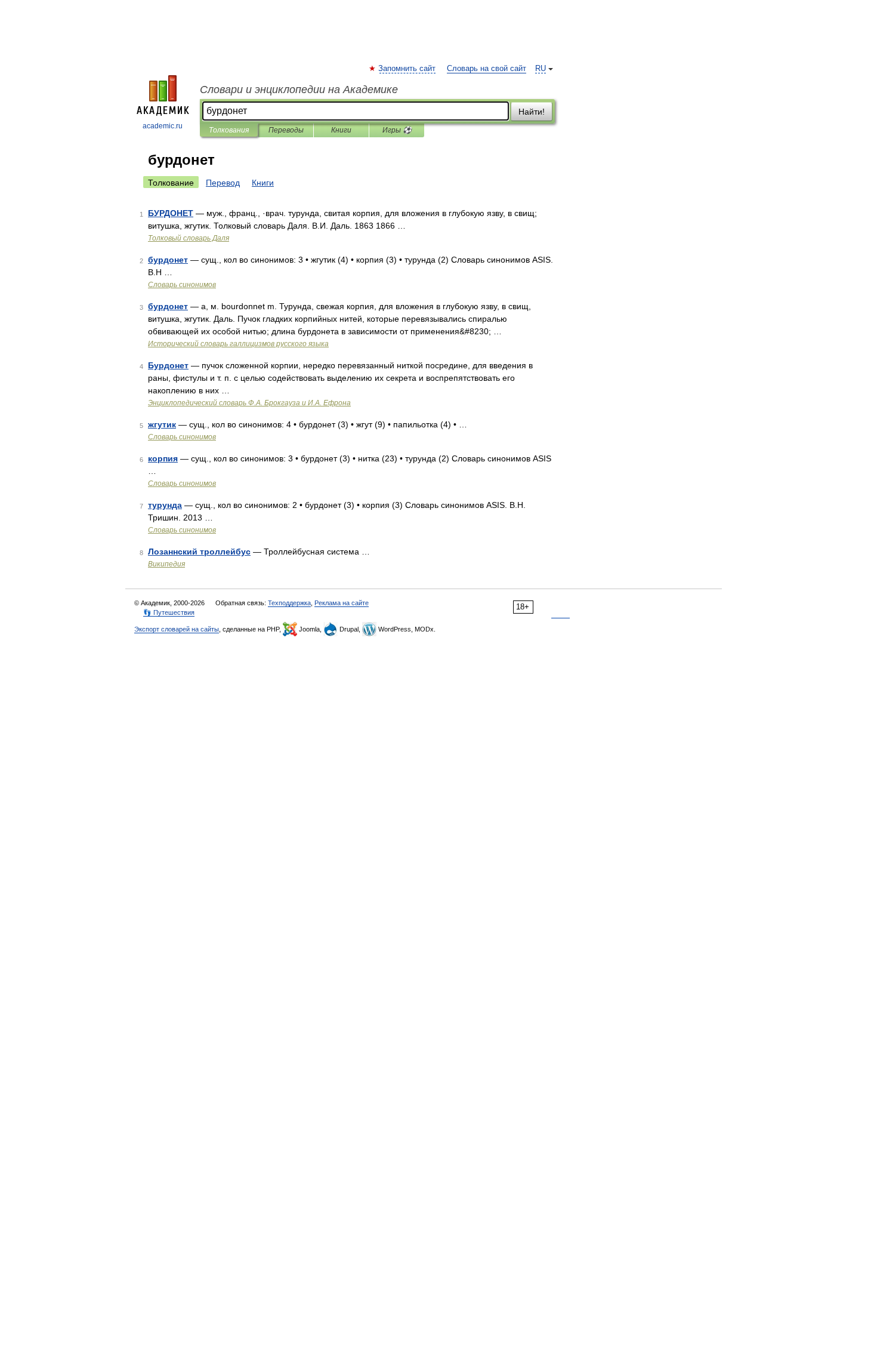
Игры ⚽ (397, 130)
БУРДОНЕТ (170, 213)
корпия (163, 458)
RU (540, 68)
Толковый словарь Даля (188, 238)
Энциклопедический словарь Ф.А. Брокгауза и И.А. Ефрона (249, 403)
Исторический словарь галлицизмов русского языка (238, 344)
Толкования (229, 130)
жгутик (162, 424)
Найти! (531, 111)
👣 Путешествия (168, 612)
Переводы (286, 130)
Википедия (166, 564)
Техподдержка (289, 602)
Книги (341, 130)
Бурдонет (168, 365)
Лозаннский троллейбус (199, 551)
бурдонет (168, 259)
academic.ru (163, 126)
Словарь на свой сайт (486, 68)
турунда (165, 505)
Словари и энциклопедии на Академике (299, 90)
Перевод (223, 182)
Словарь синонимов (182, 285)
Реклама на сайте (341, 602)
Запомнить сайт (407, 68)
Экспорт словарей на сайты (176, 629)
